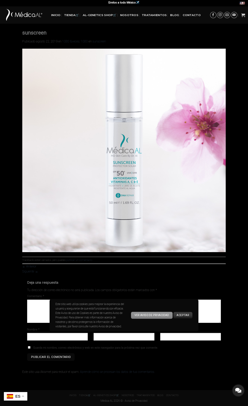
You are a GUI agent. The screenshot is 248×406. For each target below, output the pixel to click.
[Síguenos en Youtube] (234, 15)
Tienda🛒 (71, 15)
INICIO (56, 15)
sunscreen (99, 41)
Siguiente (30, 271)
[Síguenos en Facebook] (213, 15)
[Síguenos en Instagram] (220, 15)
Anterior (29, 266)
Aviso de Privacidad (136, 401)
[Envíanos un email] (227, 15)
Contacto (192, 15)
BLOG (174, 15)
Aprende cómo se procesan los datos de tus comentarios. (117, 372)
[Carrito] (243, 15)
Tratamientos (154, 15)
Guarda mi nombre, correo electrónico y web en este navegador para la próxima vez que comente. (95, 347)
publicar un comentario (79, 260)
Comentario (35, 296)
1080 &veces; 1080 (75, 41)
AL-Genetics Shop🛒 (100, 15)
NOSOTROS (129, 15)
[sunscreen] (124, 150)
